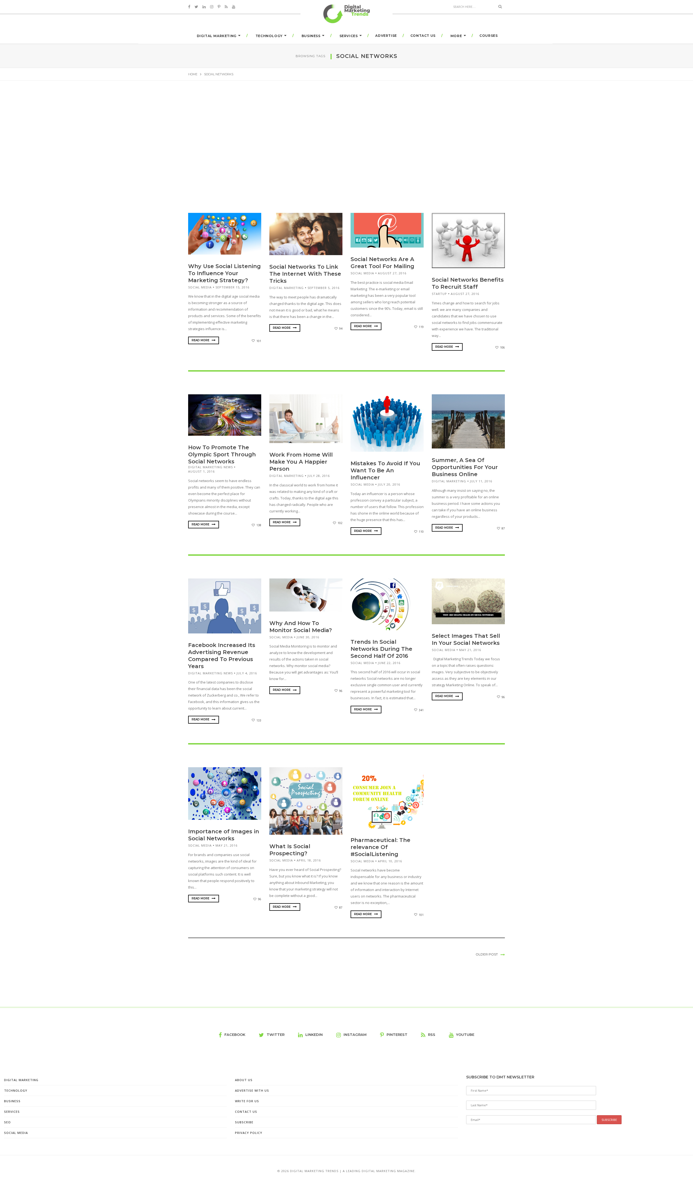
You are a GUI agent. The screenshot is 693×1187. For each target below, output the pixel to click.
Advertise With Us (252, 1090)
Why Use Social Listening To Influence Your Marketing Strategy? (224, 273)
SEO (7, 1122)
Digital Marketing (217, 36)
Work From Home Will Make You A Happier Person (301, 461)
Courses (488, 36)
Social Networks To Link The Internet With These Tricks (305, 274)
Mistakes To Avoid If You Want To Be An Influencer (385, 470)
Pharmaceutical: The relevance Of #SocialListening (380, 847)
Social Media (200, 287)
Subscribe (244, 1122)
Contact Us (423, 36)
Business (311, 36)
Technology (269, 36)
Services (348, 36)
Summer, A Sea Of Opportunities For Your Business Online (465, 467)
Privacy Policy (248, 1133)
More (456, 36)
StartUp (439, 294)
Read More (201, 340)
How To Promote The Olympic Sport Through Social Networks (222, 454)
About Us (244, 1080)
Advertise (386, 36)
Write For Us (247, 1101)
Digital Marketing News (210, 467)
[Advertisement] (346, 140)
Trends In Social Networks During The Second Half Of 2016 (381, 649)
